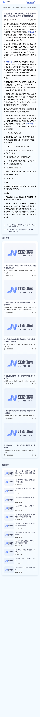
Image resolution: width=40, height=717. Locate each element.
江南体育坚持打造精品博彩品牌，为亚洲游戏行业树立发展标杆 (19, 340)
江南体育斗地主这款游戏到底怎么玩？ (25, 489)
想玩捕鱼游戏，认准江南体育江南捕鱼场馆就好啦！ (19, 446)
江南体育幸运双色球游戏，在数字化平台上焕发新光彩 (25, 524)
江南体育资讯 (15, 7)
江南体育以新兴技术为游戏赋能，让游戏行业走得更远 (19, 412)
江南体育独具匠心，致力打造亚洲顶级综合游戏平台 (19, 377)
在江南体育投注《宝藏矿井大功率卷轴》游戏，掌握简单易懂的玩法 (25, 472)
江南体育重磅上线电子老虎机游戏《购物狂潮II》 (25, 481)
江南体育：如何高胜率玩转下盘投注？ (25, 559)
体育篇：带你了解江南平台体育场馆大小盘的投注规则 (19, 304)
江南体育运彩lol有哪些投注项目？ (25, 497)
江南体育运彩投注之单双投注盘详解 (25, 568)
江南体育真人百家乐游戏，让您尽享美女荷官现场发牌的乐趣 (22, 226)
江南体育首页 (6, 7)
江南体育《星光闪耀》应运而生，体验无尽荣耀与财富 (25, 542)
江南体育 (31, 32)
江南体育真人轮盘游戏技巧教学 (24, 506)
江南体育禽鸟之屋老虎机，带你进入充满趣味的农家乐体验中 (25, 516)
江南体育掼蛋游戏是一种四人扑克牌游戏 (25, 533)
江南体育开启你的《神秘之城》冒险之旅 (25, 551)
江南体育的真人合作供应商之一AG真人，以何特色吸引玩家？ (22, 230)
